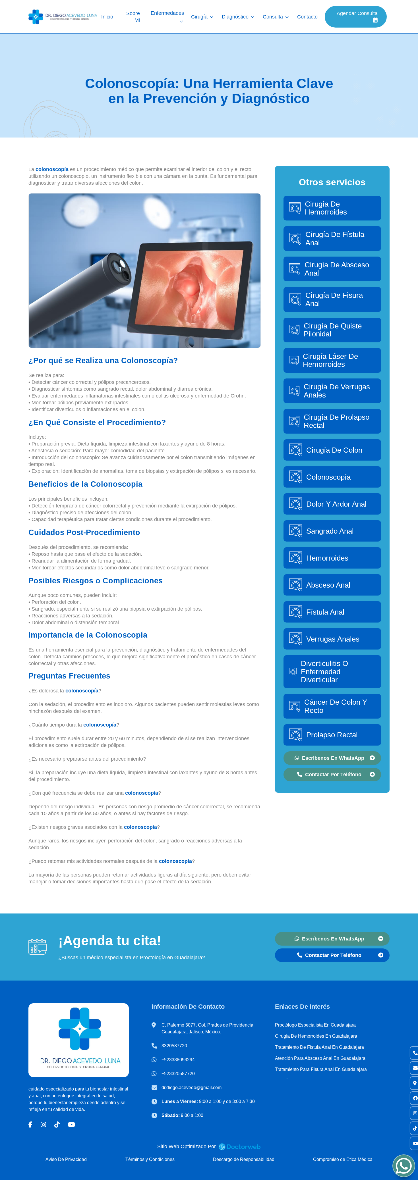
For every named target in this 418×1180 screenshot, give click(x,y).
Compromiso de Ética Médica (343, 1159)
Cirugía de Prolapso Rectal (336, 421)
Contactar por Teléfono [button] (333, 774)
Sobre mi (133, 17)
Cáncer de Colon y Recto (335, 706)
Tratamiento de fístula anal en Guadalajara (319, 1047)
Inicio (107, 17)
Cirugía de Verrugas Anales (337, 390)
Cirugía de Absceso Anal (337, 269)
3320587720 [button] (174, 1045)
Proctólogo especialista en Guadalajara (315, 1025)
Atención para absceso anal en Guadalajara (320, 1058)
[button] (30, 1124)
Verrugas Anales (332, 639)
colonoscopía (52, 169)
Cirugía (199, 17)
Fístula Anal (325, 612)
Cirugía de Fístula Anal (334, 238)
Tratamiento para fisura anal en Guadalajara (321, 1069)
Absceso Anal (328, 585)
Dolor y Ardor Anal (336, 504)
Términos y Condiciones (150, 1159)
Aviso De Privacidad (66, 1159)
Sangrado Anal (330, 531)
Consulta (273, 17)
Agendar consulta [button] (357, 13)
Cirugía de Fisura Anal (334, 299)
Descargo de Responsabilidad (243, 1159)
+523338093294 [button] (178, 1059)
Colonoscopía (328, 477)
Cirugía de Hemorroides (326, 208)
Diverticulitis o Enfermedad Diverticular (324, 671)
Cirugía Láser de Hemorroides (330, 360)
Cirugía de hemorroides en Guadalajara (316, 1036)
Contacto (307, 17)
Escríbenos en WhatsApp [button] (333, 758)
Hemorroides (327, 558)
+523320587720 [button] (178, 1073)
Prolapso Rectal (332, 735)
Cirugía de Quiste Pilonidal (333, 330)
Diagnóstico (235, 17)
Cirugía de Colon (334, 450)
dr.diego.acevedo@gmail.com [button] (192, 1087)
